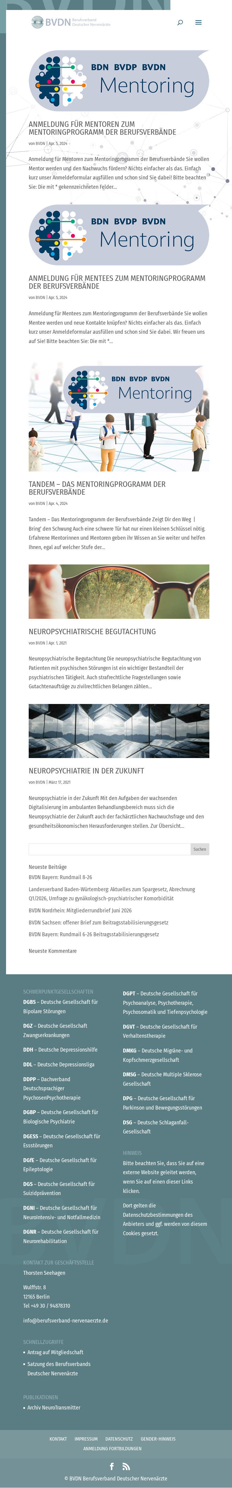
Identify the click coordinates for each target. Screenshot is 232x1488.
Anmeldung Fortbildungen (112, 1448)
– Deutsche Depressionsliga (59, 1064)
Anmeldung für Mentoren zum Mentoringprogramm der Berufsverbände (102, 128)
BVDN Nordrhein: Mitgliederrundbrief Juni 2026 (80, 910)
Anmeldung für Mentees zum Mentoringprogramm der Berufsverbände (117, 282)
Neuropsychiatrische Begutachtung (92, 631)
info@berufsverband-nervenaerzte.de (65, 1320)
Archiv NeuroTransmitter (53, 1407)
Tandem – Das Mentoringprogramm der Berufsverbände (97, 488)
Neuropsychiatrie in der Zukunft (86, 771)
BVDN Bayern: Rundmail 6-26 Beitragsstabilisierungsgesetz (94, 934)
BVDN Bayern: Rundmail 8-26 (60, 877)
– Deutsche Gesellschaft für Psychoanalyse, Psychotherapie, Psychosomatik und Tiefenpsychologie (165, 1002)
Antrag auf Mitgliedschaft (55, 1352)
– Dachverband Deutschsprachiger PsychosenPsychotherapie (52, 1088)
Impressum (86, 1439)
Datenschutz (119, 1439)
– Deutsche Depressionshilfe (60, 1049)
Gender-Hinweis (158, 1439)
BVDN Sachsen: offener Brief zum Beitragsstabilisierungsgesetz (98, 922)
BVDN (40, 143)
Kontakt (58, 1439)
